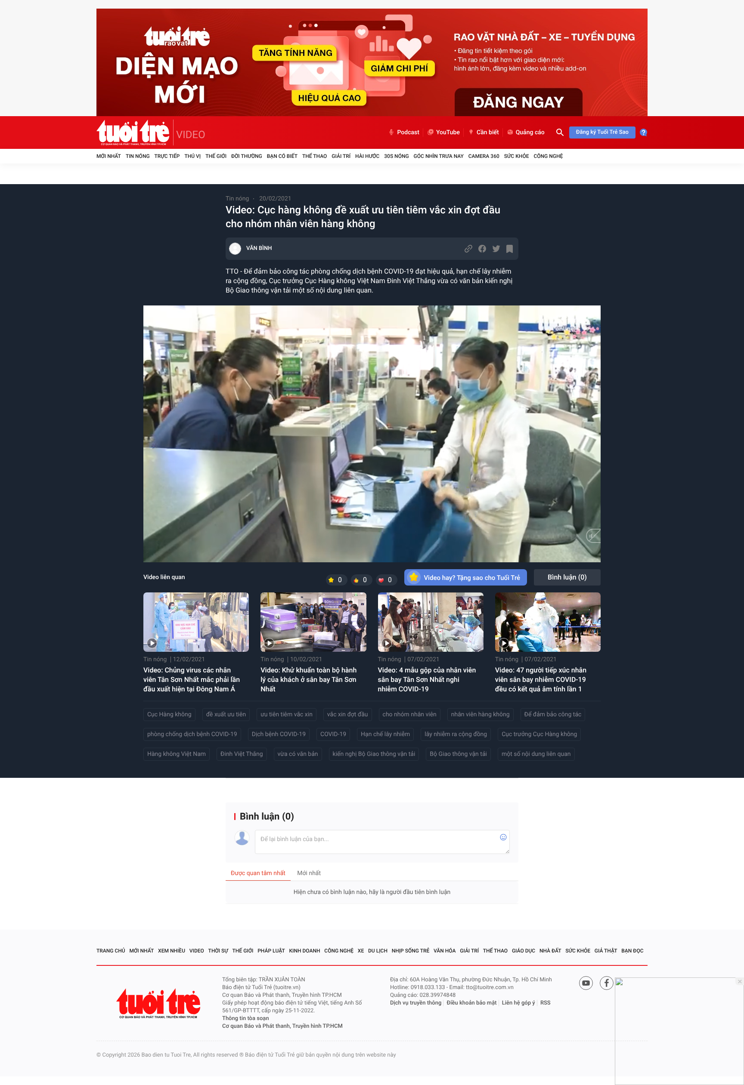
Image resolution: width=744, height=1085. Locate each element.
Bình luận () (567, 577)
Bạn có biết (282, 156)
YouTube (448, 132)
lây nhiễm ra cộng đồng (456, 734)
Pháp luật (271, 951)
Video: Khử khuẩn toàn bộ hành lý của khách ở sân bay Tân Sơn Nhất (308, 679)
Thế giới (215, 156)
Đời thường (246, 156)
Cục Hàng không (169, 714)
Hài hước (367, 156)
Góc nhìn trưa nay (439, 156)
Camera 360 (483, 156)
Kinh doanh (304, 951)
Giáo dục (523, 951)
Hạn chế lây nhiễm (385, 734)
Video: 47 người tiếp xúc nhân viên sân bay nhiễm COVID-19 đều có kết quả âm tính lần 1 (540, 679)
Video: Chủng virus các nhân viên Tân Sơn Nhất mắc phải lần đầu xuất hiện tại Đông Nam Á (191, 679)
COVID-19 (333, 734)
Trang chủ (110, 951)
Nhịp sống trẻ (411, 951)
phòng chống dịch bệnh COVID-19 (192, 734)
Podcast (408, 132)
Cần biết (488, 132)
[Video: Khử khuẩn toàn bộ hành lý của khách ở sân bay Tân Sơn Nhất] (313, 622)
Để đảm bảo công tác (553, 714)
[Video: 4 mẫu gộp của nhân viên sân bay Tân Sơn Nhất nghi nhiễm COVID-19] (431, 622)
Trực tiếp (167, 156)
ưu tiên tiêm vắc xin (286, 714)
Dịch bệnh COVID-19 (279, 734)
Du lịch (378, 951)
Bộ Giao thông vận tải (458, 754)
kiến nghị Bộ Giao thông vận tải (374, 754)
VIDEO (190, 135)
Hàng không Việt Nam (176, 754)
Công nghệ (548, 156)
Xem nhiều (171, 951)
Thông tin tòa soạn (245, 1018)
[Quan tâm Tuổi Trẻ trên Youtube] (586, 983)
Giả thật (606, 951)
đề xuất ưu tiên (226, 714)
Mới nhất (108, 156)
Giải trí (341, 156)
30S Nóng (396, 156)
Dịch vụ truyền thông (415, 1003)
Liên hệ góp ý (518, 1003)
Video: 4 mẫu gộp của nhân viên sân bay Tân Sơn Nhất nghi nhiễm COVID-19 (427, 679)
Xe (361, 951)
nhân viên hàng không (480, 714)
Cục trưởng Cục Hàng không (539, 734)
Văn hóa (445, 951)
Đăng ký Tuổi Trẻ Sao (602, 132)
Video (196, 951)
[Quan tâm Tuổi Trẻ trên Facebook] (607, 983)
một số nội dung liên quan (536, 754)
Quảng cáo (530, 132)
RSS (545, 1003)
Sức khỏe (516, 156)
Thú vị (192, 156)
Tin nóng (138, 156)
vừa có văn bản (298, 754)
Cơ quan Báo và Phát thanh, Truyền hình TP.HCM (282, 1026)
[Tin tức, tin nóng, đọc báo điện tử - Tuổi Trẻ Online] (135, 132)
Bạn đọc (632, 951)
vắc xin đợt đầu (347, 714)
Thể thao (314, 156)
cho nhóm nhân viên (410, 714)
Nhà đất (550, 951)
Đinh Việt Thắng (241, 754)
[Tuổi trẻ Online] (159, 1003)
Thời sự (218, 951)
